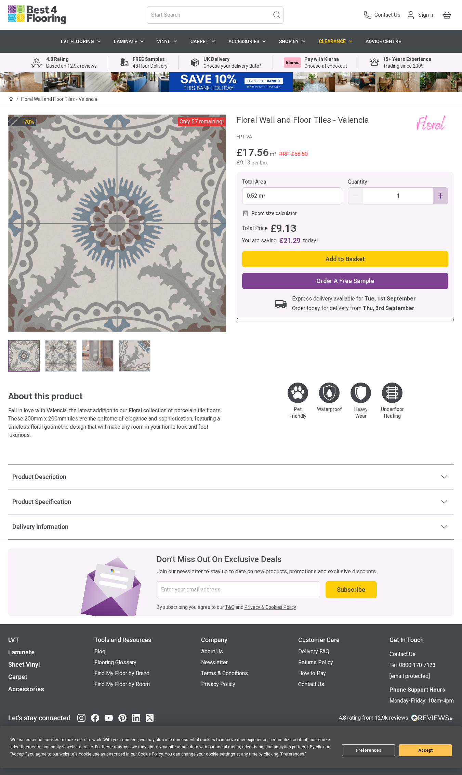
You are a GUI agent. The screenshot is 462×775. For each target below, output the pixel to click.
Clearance (332, 41)
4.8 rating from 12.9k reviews (373, 717)
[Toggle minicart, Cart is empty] (447, 15)
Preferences (368, 750)
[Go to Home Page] (11, 99)
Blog (99, 651)
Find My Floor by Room (122, 684)
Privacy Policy (218, 684)
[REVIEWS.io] (432, 717)
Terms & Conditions (224, 673)
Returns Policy (315, 662)
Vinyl (164, 41)
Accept (425, 750)
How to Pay (312, 673)
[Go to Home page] (37, 14)
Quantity (357, 181)
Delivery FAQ (313, 651)
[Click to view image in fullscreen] (117, 223)
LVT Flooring (77, 41)
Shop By (289, 41)
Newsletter (214, 662)
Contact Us (311, 684)
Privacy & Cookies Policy (270, 607)
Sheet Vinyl (24, 664)
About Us (212, 651)
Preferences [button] (292, 754)
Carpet (199, 41)
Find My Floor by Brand (121, 673)
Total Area (254, 181)
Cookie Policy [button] (150, 754)
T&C (229, 607)
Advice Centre (383, 41)
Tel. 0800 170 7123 (413, 665)
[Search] (277, 14)
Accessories (243, 41)
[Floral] (431, 122)
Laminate (125, 41)
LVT (13, 639)
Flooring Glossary (115, 662)
